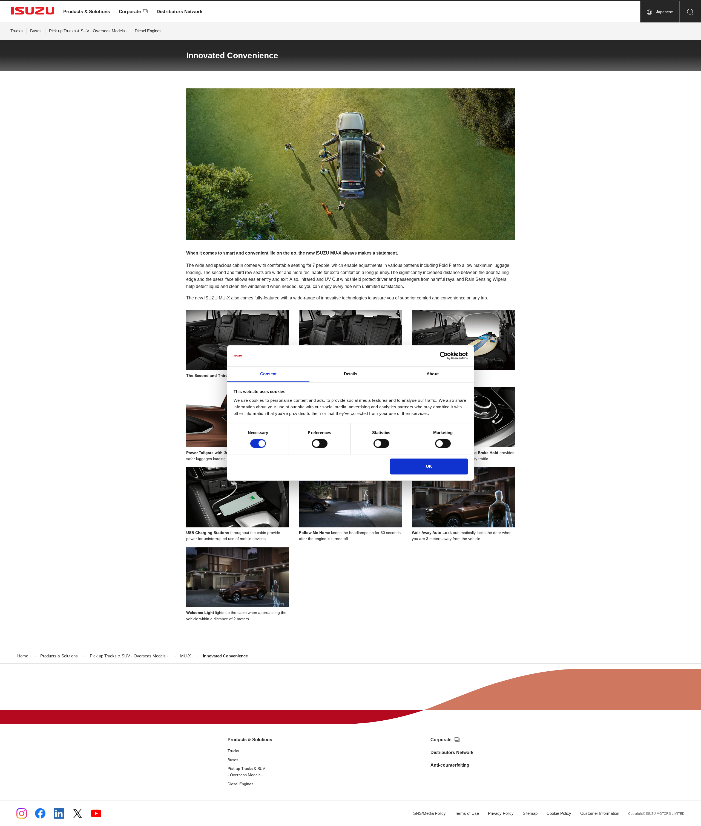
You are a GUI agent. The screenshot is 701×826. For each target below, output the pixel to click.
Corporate (130, 11)
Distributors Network (179, 11)
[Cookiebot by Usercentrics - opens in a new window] (444, 356)
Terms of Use (467, 813)
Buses (36, 30)
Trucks (16, 30)
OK (429, 466)
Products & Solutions (86, 11)
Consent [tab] (268, 373)
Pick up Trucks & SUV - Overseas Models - (88, 30)
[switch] (319, 443)
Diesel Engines (148, 30)
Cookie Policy (559, 813)
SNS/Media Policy (429, 813)
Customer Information (599, 813)
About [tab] (433, 373)
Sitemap (530, 813)
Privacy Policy (501, 813)
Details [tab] (350, 373)
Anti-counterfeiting (449, 765)
